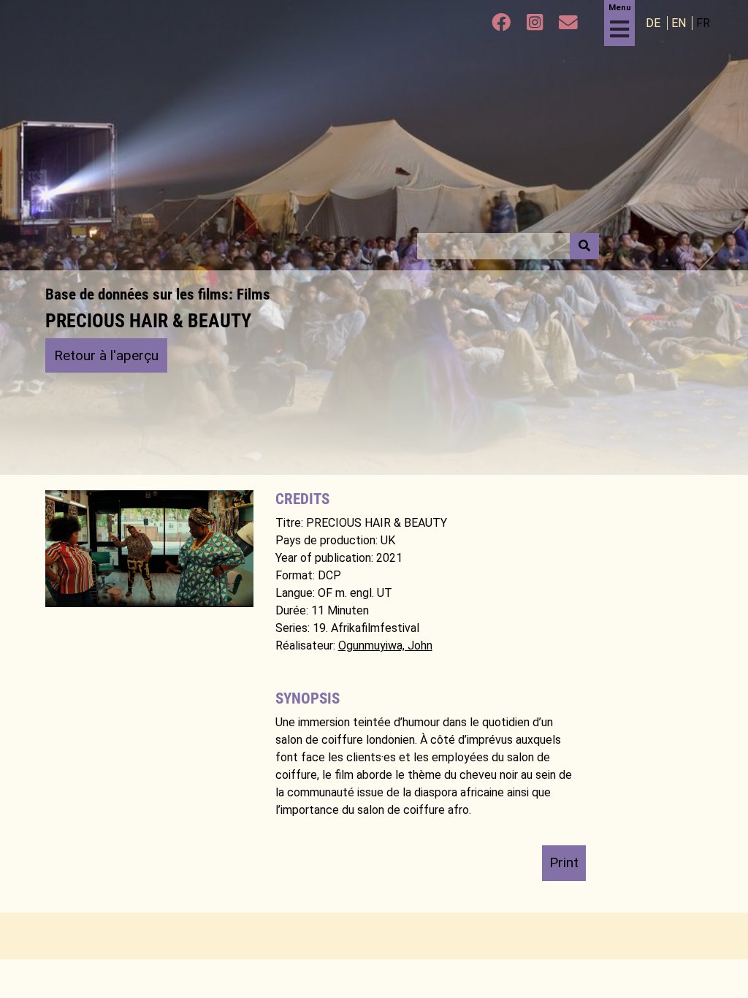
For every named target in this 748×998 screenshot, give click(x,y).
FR (703, 23)
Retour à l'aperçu (106, 355)
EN (680, 23)
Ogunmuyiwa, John (385, 645)
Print (564, 862)
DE (654, 23)
